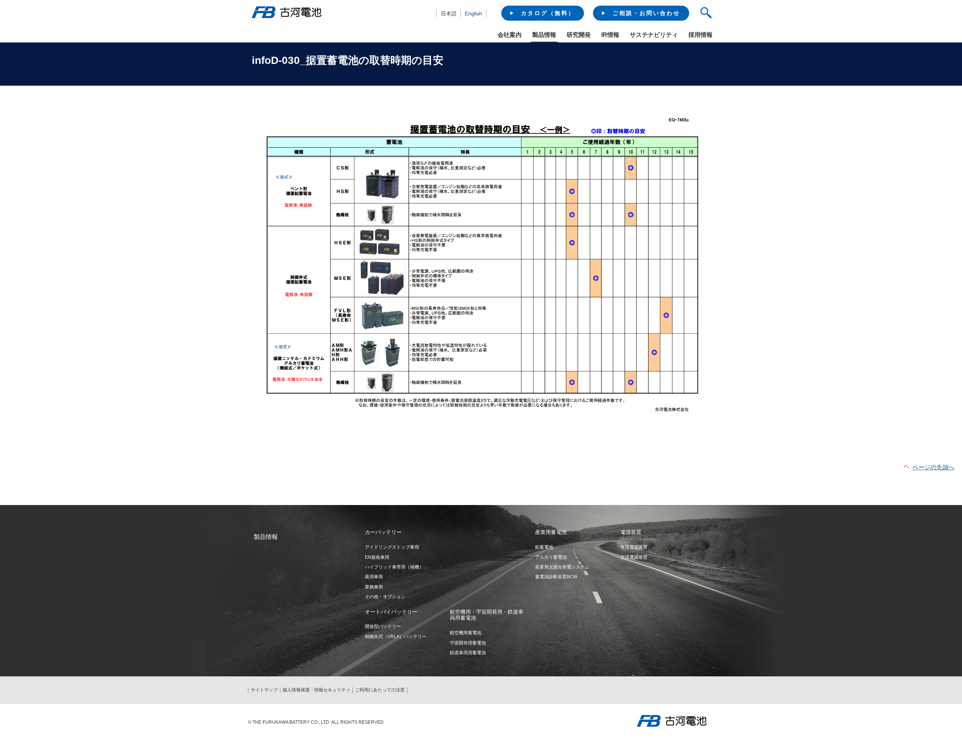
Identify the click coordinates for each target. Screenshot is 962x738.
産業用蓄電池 (551, 532)
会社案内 (510, 35)
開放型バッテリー (383, 626)
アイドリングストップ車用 (392, 547)
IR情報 (610, 35)
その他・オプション (385, 596)
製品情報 (544, 35)
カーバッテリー (383, 532)
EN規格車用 (377, 557)
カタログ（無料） (548, 13)
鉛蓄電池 (544, 547)
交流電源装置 (633, 557)
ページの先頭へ (933, 467)
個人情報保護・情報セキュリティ (316, 690)
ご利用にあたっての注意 (380, 690)
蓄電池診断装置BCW (556, 576)
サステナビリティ (654, 35)
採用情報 (700, 35)
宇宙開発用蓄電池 (468, 643)
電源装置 (630, 532)
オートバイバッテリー (391, 612)
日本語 (449, 14)
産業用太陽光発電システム (562, 567)
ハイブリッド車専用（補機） (394, 567)
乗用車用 (374, 576)
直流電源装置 (633, 547)
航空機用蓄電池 (465, 632)
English (473, 14)
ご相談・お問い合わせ (646, 13)
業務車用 (374, 587)
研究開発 (579, 35)
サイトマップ (264, 690)
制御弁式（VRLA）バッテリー (396, 636)
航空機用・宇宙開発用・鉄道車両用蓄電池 (486, 615)
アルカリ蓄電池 (551, 557)
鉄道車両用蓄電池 (468, 652)
